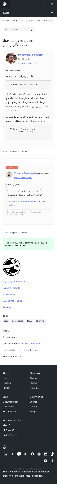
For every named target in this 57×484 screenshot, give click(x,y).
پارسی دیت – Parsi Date (29, 20)
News (6, 378)
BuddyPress (10, 435)
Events (33, 401)
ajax (6, 321)
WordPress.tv (11, 411)
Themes (34, 378)
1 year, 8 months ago (27, 63)
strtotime (40, 321)
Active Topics (10, 294)
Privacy (6, 388)
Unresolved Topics (12, 300)
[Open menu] (52, 4)
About (6, 373)
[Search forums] (32, 29)
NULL (29, 321)
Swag (34, 411)
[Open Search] (44, 4)
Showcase (35, 373)
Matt (7, 425)
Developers (8, 406)
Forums (6, 12)
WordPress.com (12, 420)
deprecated (17, 321)
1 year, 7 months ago (23, 178)
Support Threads (11, 288)
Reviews (7, 307)
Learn (5, 396)
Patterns (34, 388)
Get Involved (36, 396)
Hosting (7, 383)
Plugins (33, 383)
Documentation (10, 401)
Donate (35, 406)
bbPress (8, 430)
